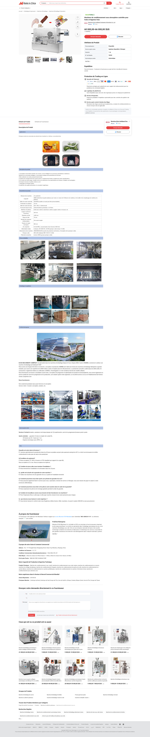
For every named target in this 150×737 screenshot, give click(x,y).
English (29, 727)
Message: (25, 602)
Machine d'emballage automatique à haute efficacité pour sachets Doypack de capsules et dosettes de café (75, 680)
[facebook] (120, 724)
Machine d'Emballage (42, 11)
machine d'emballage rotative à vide (55, 697)
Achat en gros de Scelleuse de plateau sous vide (53, 716)
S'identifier (128, 4)
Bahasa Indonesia (127, 727)
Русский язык (81, 727)
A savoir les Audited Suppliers (97, 724)
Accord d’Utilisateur (47, 724)
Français (51, 727)
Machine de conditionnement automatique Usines (49, 712)
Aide (115, 8)
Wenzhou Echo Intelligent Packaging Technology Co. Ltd (101, 22)
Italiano (74, 727)
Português (68, 727)
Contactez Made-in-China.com (72, 724)
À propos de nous (30, 724)
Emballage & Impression (30, 11)
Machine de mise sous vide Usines (95, 712)
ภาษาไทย (108, 727)
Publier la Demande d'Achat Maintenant (66, 615)
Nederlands (98, 727)
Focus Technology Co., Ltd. (74, 730)
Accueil (20, 11)
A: (26, 598)
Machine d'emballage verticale (110, 695)
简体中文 (35, 727)
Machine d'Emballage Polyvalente (57, 11)
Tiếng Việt (119, 727)
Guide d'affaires (114, 724)
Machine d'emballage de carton (26, 695)
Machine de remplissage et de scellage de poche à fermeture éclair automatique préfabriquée (120, 649)
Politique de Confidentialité (58, 724)
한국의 (87, 727)
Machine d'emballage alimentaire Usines (73, 712)
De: (26, 594)
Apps (121, 8)
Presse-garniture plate (80, 695)
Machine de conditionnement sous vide (29, 716)
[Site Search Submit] (109, 3)
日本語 (46, 727)
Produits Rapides (84, 724)
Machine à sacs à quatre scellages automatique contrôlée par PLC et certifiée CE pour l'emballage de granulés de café (29, 680)
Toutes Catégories (25, 8)
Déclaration (38, 724)
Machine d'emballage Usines (27, 712)
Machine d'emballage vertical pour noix (120, 679)
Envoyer (31, 615)
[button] (104, 3)
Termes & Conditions (130, 731)
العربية (92, 727)
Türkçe (114, 727)
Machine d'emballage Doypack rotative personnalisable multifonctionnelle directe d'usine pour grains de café (52, 680)
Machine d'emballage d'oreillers (54, 695)
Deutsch (62, 727)
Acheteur (106, 8)
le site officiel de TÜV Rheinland (63, 516)
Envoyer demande (96, 36)
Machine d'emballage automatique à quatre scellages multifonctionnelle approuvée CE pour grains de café (27, 649)
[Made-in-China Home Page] (27, 3)
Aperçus (107, 724)
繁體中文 (40, 727)
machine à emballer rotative (81, 697)
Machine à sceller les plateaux (26, 697)
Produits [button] (43, 3)
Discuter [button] (121, 36)
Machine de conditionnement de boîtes (115, 712)
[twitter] (123, 724)
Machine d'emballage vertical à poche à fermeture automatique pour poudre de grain (51, 649)
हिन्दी (103, 727)
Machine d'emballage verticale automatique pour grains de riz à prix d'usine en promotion (73, 649)
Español (57, 727)
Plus (20, 718)
